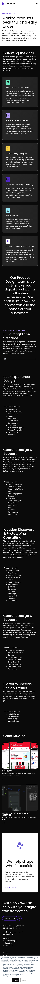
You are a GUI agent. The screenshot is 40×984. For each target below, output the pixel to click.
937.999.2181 (8, 934)
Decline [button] (24, 980)
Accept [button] (16, 980)
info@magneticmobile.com (13, 932)
